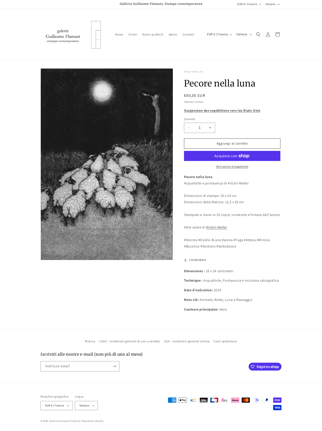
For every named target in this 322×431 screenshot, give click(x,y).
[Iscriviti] (114, 366)
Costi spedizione (225, 341)
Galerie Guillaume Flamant (65, 420)
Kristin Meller (193, 71)
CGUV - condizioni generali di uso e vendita (129, 341)
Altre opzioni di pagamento (232, 166)
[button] (258, 34)
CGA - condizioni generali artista (187, 341)
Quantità (189, 119)
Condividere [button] (197, 260)
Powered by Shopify (92, 420)
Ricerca (90, 341)
